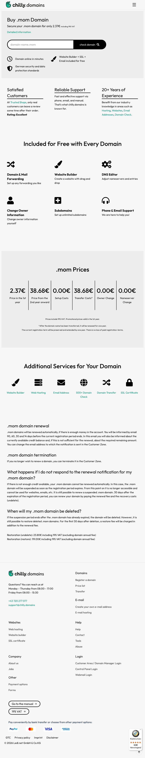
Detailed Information (19, 32)
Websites (117, 110)
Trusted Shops (18, 102)
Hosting (106, 110)
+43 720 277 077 (17, 600)
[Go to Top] (139, 752)
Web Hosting (38, 392)
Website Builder (15, 392)
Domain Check (123, 114)
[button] (134, 4)
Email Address (61, 392)
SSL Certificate (129, 392)
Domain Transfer (106, 392)
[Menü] (140, 730)
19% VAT (17, 711)
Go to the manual (22, 704)
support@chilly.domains (21, 605)
